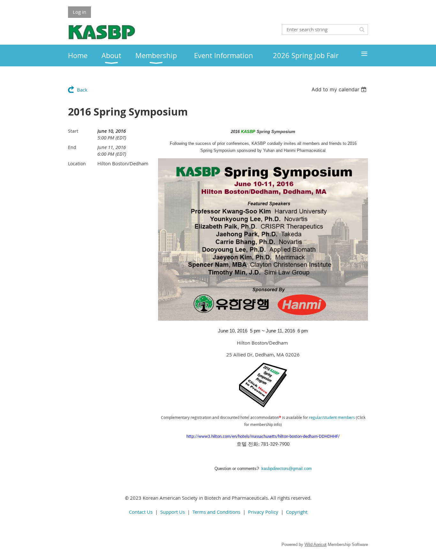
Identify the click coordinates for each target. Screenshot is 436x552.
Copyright (296, 512)
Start (73, 131)
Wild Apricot (315, 544)
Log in (79, 12)
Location (77, 163)
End (72, 147)
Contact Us (141, 512)
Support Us (172, 512)
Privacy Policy (263, 512)
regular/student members (332, 417)
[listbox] (340, 89)
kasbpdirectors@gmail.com (286, 468)
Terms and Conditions (216, 512)
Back (82, 89)
